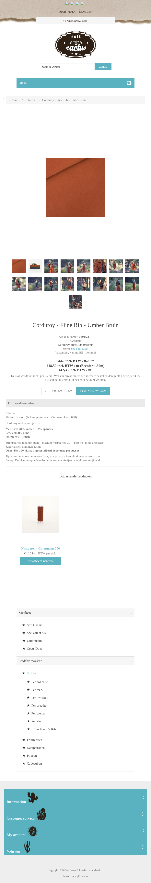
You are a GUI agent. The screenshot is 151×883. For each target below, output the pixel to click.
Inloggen (85, 11)
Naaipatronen (36, 747)
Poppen (32, 755)
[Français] (78, 5)
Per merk (37, 690)
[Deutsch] (83, 5)
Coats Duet (34, 648)
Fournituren (35, 740)
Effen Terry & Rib (43, 729)
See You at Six (79, 348)
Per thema (38, 713)
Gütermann (34, 640)
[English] (67, 5)
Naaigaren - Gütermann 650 (40, 548)
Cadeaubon (34, 763)
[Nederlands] (73, 5)
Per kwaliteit (39, 697)
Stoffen (32, 673)
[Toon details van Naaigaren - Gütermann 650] (40, 514)
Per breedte (39, 705)
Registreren (67, 11)
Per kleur (37, 721)
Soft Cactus (34, 625)
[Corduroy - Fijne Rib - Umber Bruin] (19, 266)
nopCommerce (81, 876)
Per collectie (39, 682)
